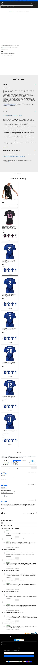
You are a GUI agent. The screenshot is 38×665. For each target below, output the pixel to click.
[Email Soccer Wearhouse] (19, 648)
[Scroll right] (17, 236)
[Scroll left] (2, 236)
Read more (5, 146)
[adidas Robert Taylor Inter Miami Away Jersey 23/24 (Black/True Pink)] (8, 236)
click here (10, 161)
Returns (5, 111)
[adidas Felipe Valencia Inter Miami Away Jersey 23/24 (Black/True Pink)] (5, 236)
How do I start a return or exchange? (11, 528)
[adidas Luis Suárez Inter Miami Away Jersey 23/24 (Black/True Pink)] (12, 236)
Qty (2, 59)
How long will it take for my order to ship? (12, 559)
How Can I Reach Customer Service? (11, 150)
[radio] (19, 460)
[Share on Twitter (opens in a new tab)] (6, 496)
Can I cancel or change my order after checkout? (14, 612)
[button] (16, 537)
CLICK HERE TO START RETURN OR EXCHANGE (12, 115)
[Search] (32, 6)
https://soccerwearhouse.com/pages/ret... (14, 533)
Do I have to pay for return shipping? (11, 570)
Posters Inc (6, 49)
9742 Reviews (6, 464)
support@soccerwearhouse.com (9, 104)
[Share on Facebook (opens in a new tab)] (4, 496)
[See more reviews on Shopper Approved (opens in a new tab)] (7, 496)
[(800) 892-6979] (31, 3)
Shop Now (10, 206)
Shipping (5, 84)
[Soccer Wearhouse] (11, 3)
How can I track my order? (9, 549)
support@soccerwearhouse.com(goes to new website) (14, 156)
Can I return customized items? (10, 601)
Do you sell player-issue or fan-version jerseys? (13, 580)
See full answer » (8, 535)
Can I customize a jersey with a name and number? (14, 538)
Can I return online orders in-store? (11, 591)
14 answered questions (14, 47)
